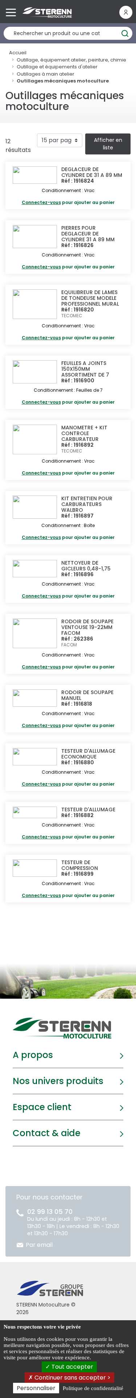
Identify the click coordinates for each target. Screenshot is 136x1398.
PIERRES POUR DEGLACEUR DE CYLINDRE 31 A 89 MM (88, 233)
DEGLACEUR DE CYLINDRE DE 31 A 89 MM (91, 172)
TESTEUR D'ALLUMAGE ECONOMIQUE (88, 753)
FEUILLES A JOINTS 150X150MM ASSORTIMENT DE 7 (85, 369)
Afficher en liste (108, 143)
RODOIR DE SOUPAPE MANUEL (87, 695)
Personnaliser (36, 1388)
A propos (33, 1055)
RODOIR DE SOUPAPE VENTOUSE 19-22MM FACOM (87, 627)
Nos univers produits (58, 1081)
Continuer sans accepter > (72, 1377)
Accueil (17, 52)
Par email (39, 1245)
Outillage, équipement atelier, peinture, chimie (71, 59)
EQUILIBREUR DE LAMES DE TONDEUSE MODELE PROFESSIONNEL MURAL (90, 298)
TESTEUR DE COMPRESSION (79, 865)
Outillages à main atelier (45, 74)
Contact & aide (47, 1133)
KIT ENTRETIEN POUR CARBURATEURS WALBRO (86, 504)
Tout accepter (71, 1367)
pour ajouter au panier (68, 202)
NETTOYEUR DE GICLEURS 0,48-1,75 (86, 565)
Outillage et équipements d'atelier (57, 66)
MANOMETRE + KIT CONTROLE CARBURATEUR (84, 433)
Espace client (42, 1107)
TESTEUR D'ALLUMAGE (88, 809)
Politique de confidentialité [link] (93, 1388)
